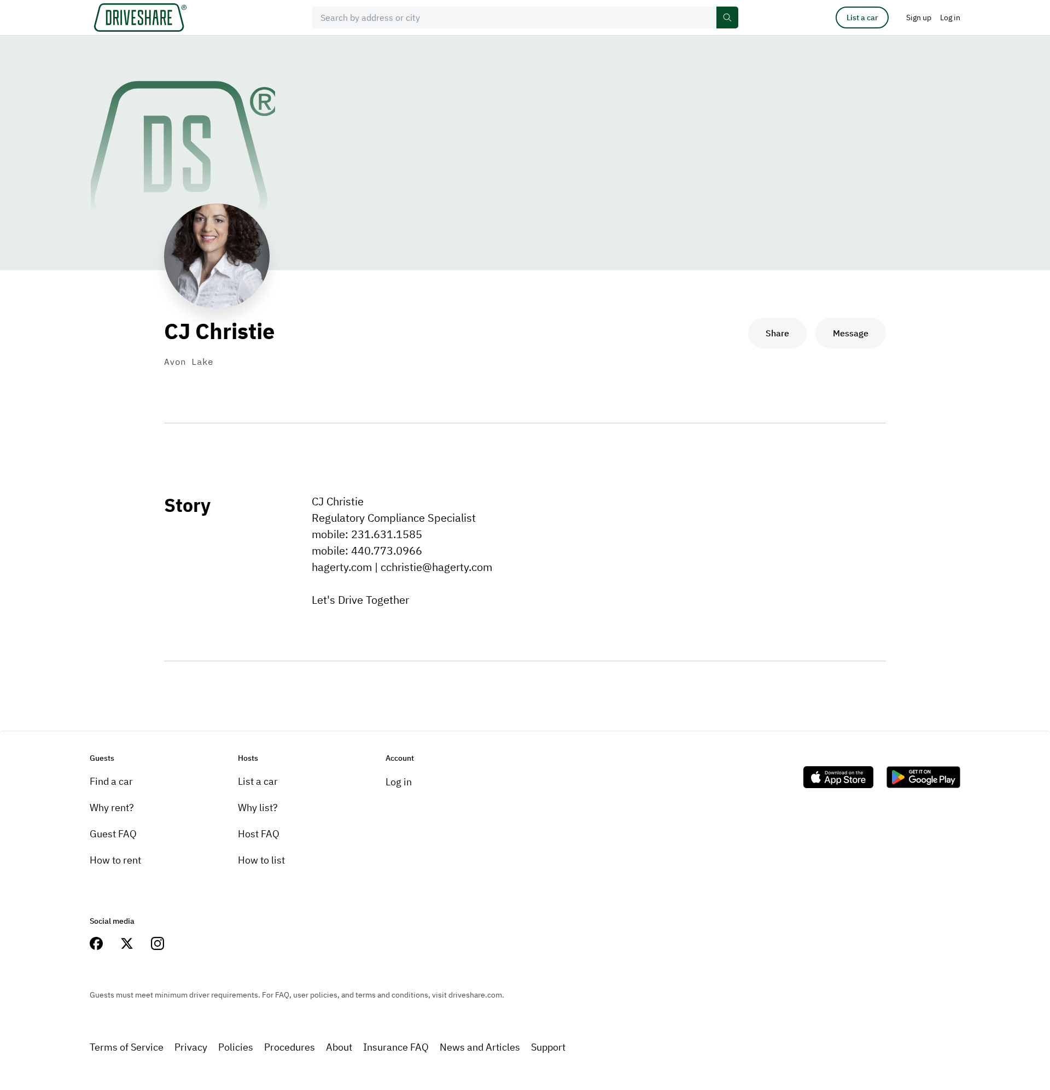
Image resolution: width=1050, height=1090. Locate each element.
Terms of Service (127, 1047)
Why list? (258, 807)
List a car (862, 17)
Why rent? (112, 807)
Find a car (111, 781)
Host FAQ (258, 833)
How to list (261, 860)
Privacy (190, 1047)
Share (777, 333)
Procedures (289, 1047)
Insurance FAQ (396, 1047)
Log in (399, 782)
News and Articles (480, 1047)
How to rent (115, 860)
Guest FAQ (113, 833)
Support (548, 1047)
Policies (235, 1047)
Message (850, 333)
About (339, 1047)
